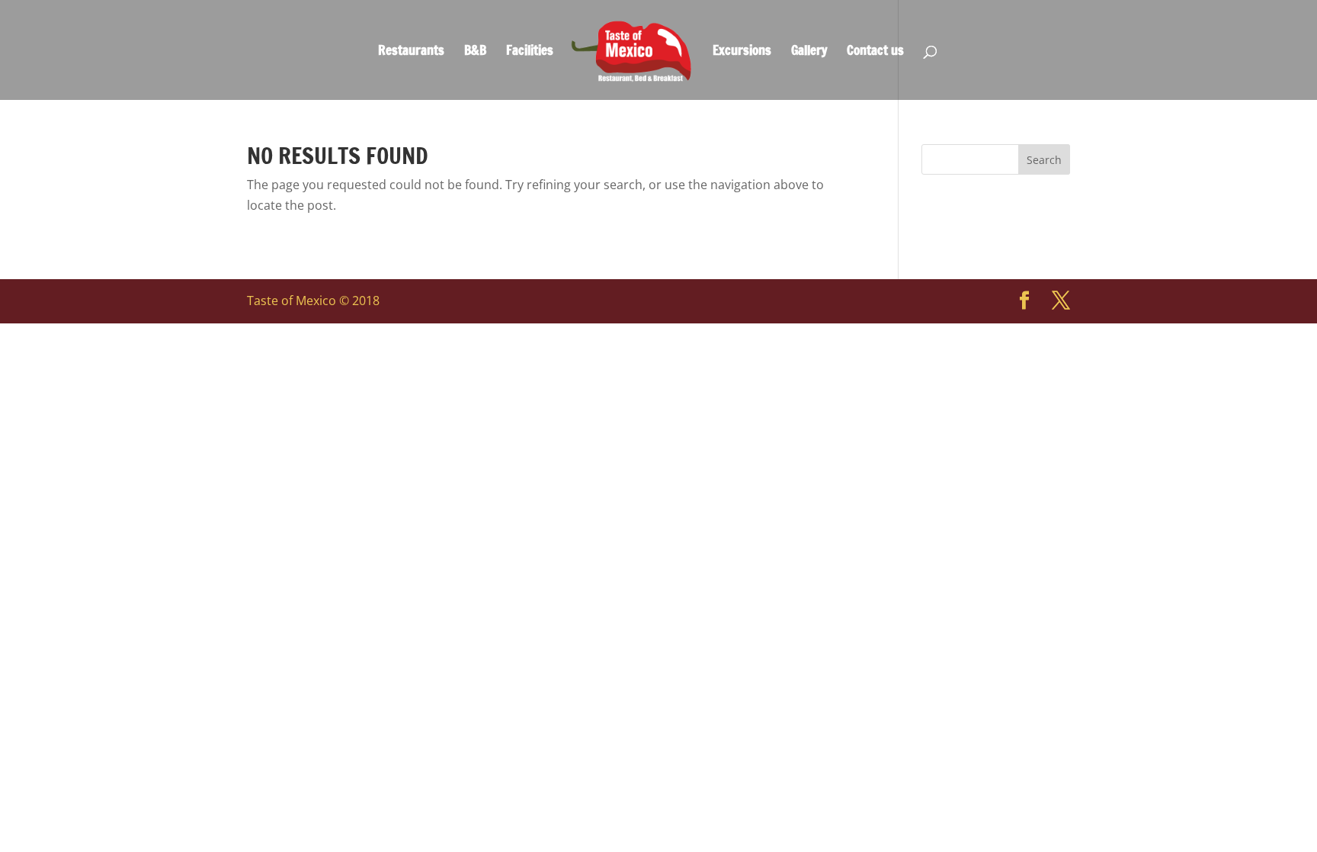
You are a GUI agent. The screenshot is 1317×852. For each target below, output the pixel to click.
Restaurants (411, 52)
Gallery (809, 52)
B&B (475, 52)
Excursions (742, 52)
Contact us (875, 52)
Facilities (529, 52)
